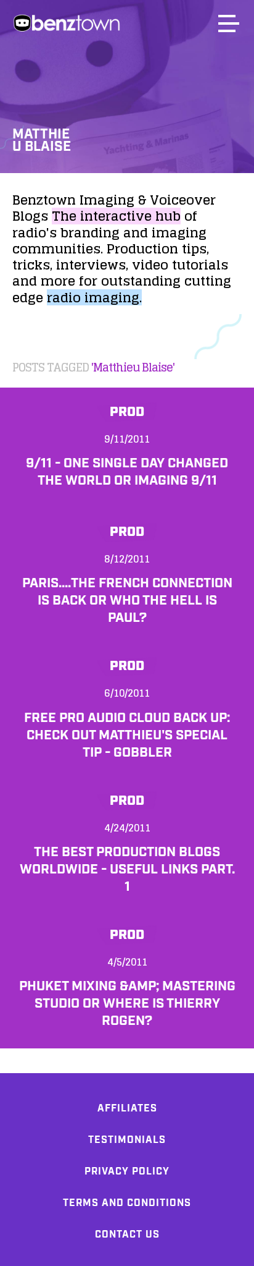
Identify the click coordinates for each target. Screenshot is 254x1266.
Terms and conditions (127, 1203)
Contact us (127, 1234)
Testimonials (127, 1140)
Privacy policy (127, 1171)
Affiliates (127, 1108)
